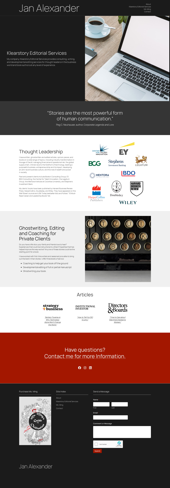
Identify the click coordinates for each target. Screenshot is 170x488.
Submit (97, 451)
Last (113, 408)
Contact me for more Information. (85, 356)
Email (96, 413)
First (94, 408)
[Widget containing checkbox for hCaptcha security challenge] (108, 444)
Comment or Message (102, 423)
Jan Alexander (49, 8)
